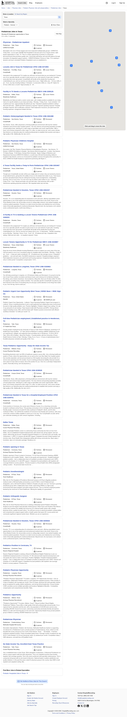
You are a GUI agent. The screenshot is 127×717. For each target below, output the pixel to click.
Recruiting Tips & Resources (60, 703)
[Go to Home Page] (8, 3)
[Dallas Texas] (32, 430)
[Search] (59, 17)
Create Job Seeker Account (35, 698)
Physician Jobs (16, 8)
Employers (38, 3)
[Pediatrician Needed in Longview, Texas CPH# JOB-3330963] (32, 275)
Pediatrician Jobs (56, 8)
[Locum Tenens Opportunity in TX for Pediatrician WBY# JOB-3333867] (32, 250)
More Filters (56, 25)
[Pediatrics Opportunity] (32, 603)
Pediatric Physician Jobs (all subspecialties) (36, 8)
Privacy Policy (71, 713)
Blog (30, 3)
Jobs (8, 8)
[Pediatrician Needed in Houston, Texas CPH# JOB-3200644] (32, 529)
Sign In (29, 695)
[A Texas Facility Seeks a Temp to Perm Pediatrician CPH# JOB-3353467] (32, 174)
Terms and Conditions (58, 713)
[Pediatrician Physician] (32, 628)
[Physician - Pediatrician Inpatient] (32, 50)
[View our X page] (82, 706)
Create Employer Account (59, 698)
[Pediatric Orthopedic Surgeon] (32, 504)
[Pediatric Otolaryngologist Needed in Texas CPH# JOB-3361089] (32, 124)
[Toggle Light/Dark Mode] (107, 3)
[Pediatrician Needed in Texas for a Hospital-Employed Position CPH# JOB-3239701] (32, 405)
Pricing (54, 700)
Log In (114, 3)
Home (3, 8)
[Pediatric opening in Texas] (32, 455)
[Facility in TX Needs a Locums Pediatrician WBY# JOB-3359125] (32, 100)
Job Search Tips (32, 705)
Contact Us (81, 703)
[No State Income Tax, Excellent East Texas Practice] (32, 652)
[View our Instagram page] (85, 706)
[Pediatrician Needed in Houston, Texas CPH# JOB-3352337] (32, 198)
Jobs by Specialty (32, 703)
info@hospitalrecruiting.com (86, 698)
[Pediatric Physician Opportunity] (32, 578)
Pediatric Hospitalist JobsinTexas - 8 (15, 673)
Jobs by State (31, 700)
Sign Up (122, 3)
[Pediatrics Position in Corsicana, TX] (32, 554)
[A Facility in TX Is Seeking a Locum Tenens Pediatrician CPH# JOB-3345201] (32, 225)
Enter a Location (8, 14)
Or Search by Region (21, 14)
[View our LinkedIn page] (88, 706)
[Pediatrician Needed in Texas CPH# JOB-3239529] (32, 379)
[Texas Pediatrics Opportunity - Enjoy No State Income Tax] (32, 354)
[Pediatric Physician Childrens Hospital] (32, 149)
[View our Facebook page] (79, 706)
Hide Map (59, 33)
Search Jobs (22, 3)
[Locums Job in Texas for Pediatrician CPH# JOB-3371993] (32, 75)
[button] (119, 63)
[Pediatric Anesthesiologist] (32, 480)
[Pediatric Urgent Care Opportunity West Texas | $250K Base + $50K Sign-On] (32, 301)
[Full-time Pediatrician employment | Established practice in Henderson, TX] (32, 328)
